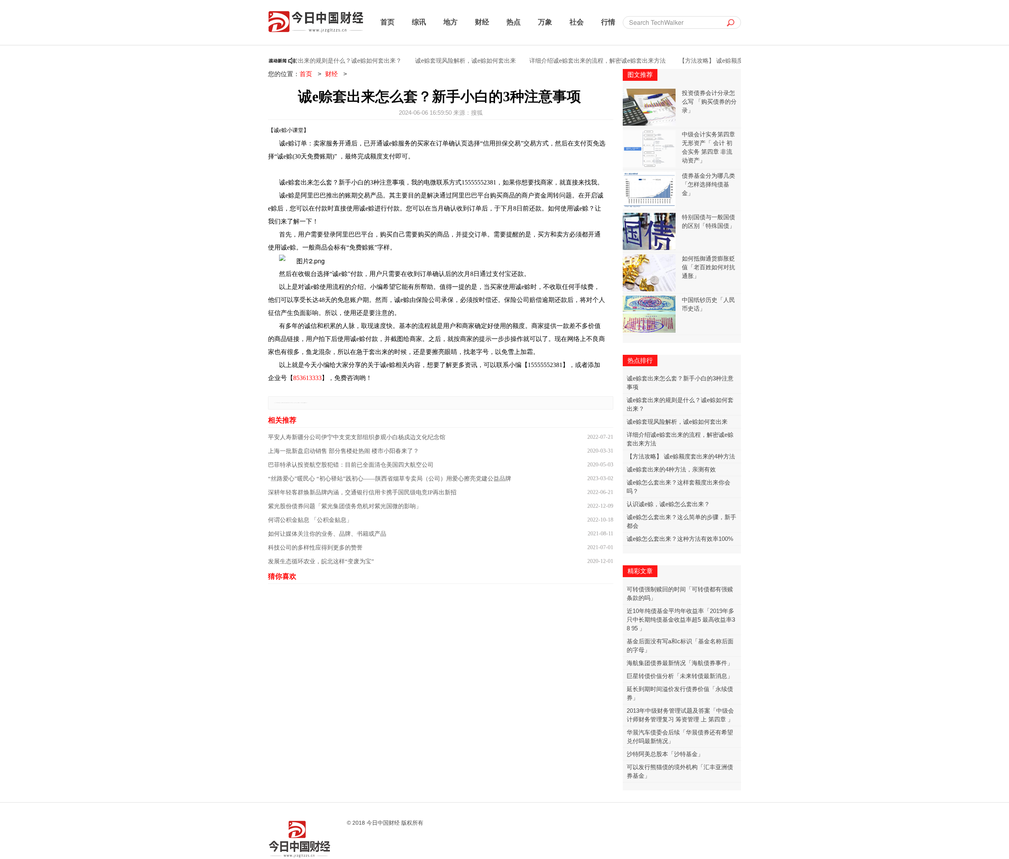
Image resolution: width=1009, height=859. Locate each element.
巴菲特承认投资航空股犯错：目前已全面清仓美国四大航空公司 (351, 465)
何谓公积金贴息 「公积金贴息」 (310, 520)
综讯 (419, 22)
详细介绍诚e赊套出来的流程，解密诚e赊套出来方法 (578, 60)
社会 (577, 22)
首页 (387, 22)
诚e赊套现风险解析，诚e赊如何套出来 (446, 60)
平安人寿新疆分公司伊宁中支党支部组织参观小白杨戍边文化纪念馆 (356, 437)
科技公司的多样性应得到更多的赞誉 (315, 547)
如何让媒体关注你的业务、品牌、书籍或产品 (327, 534)
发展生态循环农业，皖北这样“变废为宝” (321, 561)
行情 (608, 22)
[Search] (731, 22)
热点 (513, 22)
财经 (482, 22)
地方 (450, 22)
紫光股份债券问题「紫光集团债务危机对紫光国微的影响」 (345, 506)
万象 (545, 22)
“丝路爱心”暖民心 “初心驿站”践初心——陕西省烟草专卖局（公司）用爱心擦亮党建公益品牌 (389, 478)
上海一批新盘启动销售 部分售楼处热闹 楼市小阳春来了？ (343, 451)
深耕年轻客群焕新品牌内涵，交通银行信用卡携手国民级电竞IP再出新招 (362, 492)
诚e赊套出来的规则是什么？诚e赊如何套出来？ (320, 60)
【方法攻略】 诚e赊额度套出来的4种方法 (714, 60)
